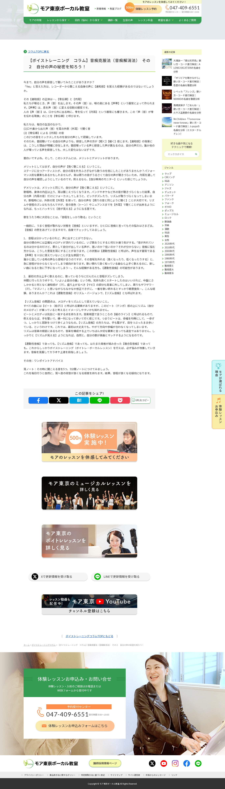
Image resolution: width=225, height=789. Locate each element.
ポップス (169, 210)
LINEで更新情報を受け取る (122, 576)
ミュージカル (171, 214)
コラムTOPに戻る (38, 51)
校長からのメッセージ (156, 775)
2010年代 (169, 247)
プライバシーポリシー (34, 775)
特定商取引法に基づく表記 (93, 775)
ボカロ (168, 206)
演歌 (167, 229)
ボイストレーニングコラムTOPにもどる (89, 636)
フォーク (169, 203)
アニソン (169, 184)
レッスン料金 (145, 20)
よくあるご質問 (187, 20)
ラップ (168, 173)
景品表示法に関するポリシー (62, 775)
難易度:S (169, 265)
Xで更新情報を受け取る (56, 576)
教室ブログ (115, 8)
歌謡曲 (168, 221)
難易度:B (169, 273)
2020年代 (169, 243)
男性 (167, 236)
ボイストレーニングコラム (44, 644)
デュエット (170, 192)
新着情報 (101, 8)
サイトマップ (116, 775)
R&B (167, 181)
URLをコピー (142, 400)
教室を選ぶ (164, 20)
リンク (174, 775)
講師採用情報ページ (105, 763)
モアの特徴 (35, 20)
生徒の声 (128, 20)
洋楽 (167, 225)
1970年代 (169, 262)
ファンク (169, 199)
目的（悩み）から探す (87, 20)
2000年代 (169, 251)
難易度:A (169, 269)
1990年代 (169, 254)
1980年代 (169, 258)
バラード (169, 195)
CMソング (170, 177)
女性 (167, 240)
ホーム (26, 644)
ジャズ (168, 188)
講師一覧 (113, 20)
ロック (168, 217)
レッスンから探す (57, 20)
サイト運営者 (134, 775)
